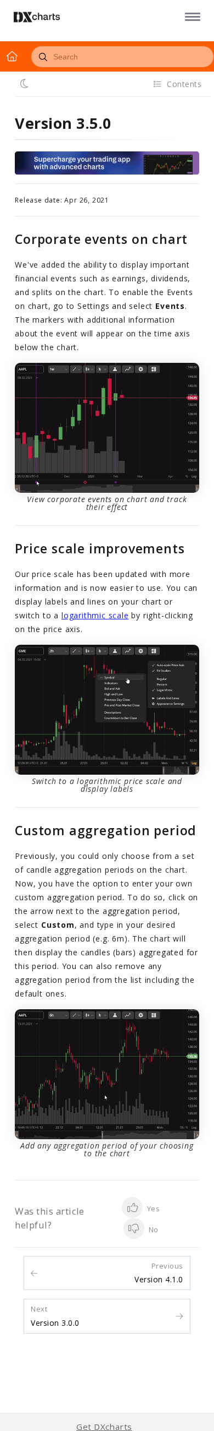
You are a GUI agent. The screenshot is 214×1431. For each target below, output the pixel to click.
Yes (152, 1209)
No (152, 1229)
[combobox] (122, 56)
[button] (190, 16)
